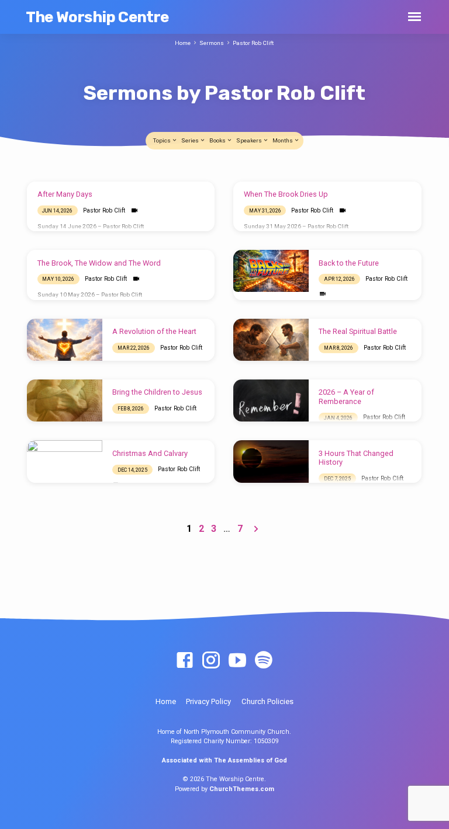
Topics (162, 140)
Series (190, 140)
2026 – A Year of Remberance (346, 396)
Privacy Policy (208, 701)
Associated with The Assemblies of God (224, 760)
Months (283, 140)
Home (183, 43)
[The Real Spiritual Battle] (270, 340)
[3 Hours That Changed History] (270, 461)
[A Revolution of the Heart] (64, 340)
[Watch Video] (134, 210)
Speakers (249, 140)
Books (218, 140)
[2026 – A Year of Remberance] (270, 400)
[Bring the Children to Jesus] (64, 400)
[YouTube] (237, 661)
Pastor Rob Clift (253, 43)
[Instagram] (211, 661)
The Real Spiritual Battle (358, 331)
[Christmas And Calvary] (64, 461)
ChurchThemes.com (241, 789)
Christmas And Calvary (150, 453)
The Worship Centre (97, 17)
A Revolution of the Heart (154, 331)
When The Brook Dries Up (286, 194)
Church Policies (267, 701)
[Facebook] (184, 661)
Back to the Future (349, 263)
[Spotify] (263, 661)
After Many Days (64, 194)
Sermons (211, 43)
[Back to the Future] (270, 271)
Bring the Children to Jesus (157, 392)
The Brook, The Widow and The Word (99, 263)
